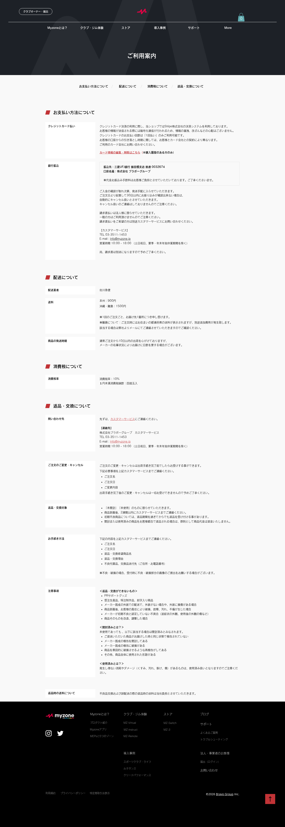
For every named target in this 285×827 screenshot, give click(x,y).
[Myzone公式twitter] (60, 733)
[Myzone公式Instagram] (48, 733)
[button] (241, 17)
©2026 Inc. (222, 794)
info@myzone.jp (120, 238)
